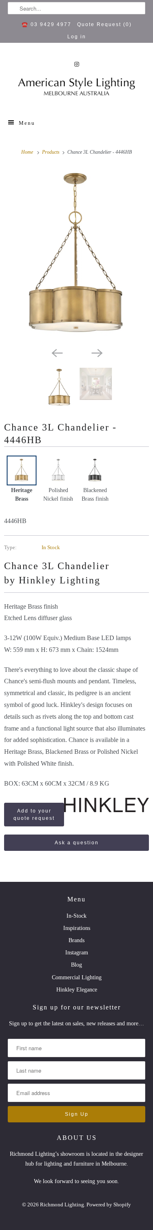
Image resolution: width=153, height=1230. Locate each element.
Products (51, 152)
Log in (76, 37)
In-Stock (76, 916)
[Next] (97, 352)
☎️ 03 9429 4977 (46, 24)
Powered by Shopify (108, 1204)
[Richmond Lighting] (76, 88)
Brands (76, 940)
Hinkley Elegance (76, 990)
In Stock (51, 547)
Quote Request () (104, 24)
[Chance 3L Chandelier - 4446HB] (76, 255)
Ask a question (77, 843)
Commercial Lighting (77, 977)
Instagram (76, 953)
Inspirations (76, 928)
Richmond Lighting (62, 1204)
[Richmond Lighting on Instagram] (76, 64)
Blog (76, 965)
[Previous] (57, 352)
